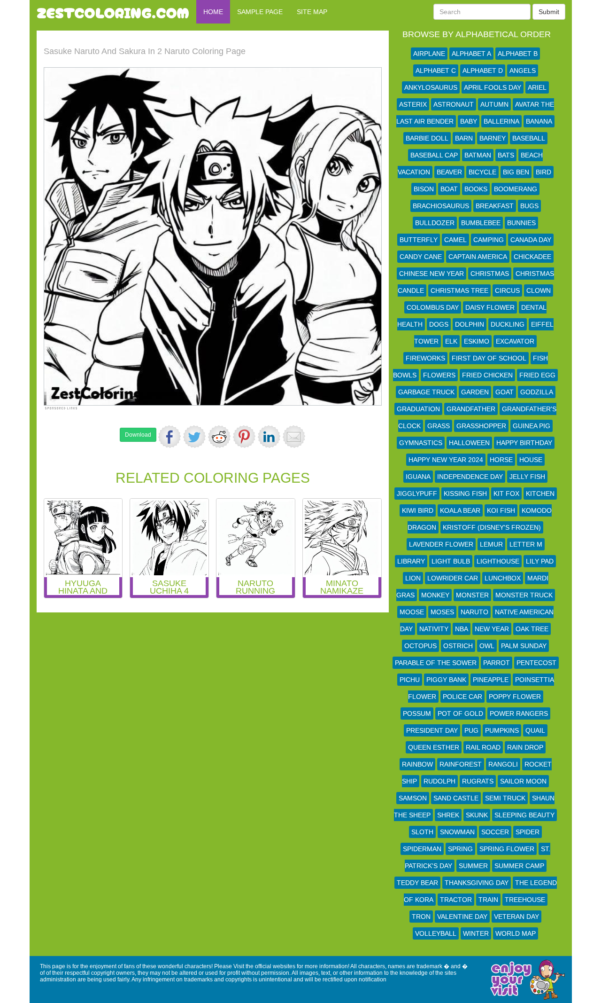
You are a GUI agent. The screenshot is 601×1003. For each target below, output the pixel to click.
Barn (464, 138)
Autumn (494, 104)
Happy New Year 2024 (445, 459)
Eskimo (476, 341)
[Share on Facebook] (169, 436)
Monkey (435, 595)
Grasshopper (481, 426)
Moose (412, 612)
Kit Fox (506, 493)
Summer (473, 866)
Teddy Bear (417, 882)
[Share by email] (294, 436)
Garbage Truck (426, 392)
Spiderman (422, 849)
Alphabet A (471, 53)
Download (138, 434)
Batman (477, 155)
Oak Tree (532, 629)
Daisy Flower (490, 307)
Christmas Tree (459, 290)
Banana (539, 121)
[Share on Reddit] (219, 436)
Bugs (529, 206)
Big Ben (516, 172)
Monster (472, 595)
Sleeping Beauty (524, 815)
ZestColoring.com (113, 12)
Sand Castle (455, 798)
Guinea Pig (531, 426)
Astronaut (453, 104)
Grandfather (471, 409)
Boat (449, 189)
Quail (535, 730)
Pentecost (536, 662)
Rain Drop (525, 747)
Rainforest (460, 764)
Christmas (489, 273)
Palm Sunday (524, 646)
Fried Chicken (487, 375)
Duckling (507, 324)
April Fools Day (492, 87)
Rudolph (439, 781)
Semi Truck (505, 798)
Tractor (456, 899)
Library (411, 561)
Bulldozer (435, 223)
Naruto (474, 612)
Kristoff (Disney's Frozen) (492, 527)
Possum (417, 713)
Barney (492, 138)
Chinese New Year (431, 273)
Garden (475, 392)
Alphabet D (482, 70)
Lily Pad (540, 561)
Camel (455, 239)
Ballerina (501, 121)
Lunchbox (503, 578)
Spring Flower (506, 849)
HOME (213, 12)
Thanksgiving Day (477, 882)
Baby (468, 121)
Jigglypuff (417, 493)
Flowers (439, 375)
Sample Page (260, 12)
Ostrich (458, 646)
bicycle (482, 172)
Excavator (515, 341)
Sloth (422, 832)
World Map (515, 933)
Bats (506, 155)
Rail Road (483, 747)
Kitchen (540, 493)
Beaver (449, 172)
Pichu (410, 679)
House (530, 459)
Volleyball (435, 933)
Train (488, 899)
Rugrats (477, 781)
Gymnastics (420, 443)
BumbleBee (481, 223)
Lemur (491, 544)
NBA (461, 629)
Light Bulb (450, 561)
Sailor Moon (523, 781)
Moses (442, 612)
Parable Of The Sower (436, 662)
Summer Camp (519, 866)
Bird (543, 172)
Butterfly (419, 239)
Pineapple (491, 679)
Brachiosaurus (441, 206)
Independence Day (470, 476)
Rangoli (503, 764)
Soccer (495, 832)
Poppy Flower (515, 696)
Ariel (537, 87)
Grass (438, 426)
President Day (432, 730)
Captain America (477, 256)
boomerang (515, 189)
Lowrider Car (452, 578)
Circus (507, 290)
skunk (477, 815)
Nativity (433, 629)
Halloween (469, 443)
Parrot (496, 662)
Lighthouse (498, 561)
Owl (486, 646)
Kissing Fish (465, 493)
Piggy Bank (446, 679)
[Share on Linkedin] (269, 436)
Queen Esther (433, 747)
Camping (488, 239)
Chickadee (532, 256)
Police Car (462, 696)
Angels (522, 70)
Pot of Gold (460, 713)
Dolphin (469, 324)
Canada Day (530, 239)
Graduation (418, 409)
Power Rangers (519, 713)
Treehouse (525, 899)
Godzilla (536, 392)
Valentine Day (462, 916)
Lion (413, 578)
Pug (471, 730)
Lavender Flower (441, 544)
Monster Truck (524, 595)
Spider (527, 832)
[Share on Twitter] (194, 436)
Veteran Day (516, 916)
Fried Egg (537, 375)
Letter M (525, 544)
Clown (538, 290)
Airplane (429, 53)
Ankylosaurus (430, 87)
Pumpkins (502, 730)
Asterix (413, 104)
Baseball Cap (434, 155)
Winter (476, 933)
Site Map (312, 12)
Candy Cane (421, 256)
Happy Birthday (524, 443)
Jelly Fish (527, 476)
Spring (460, 849)
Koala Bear (460, 510)
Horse (501, 459)
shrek (448, 815)
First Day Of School (489, 358)
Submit (549, 12)
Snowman (457, 832)
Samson (413, 798)
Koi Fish (501, 510)
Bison (424, 189)
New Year (492, 629)
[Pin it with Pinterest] (244, 436)
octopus (420, 646)
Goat (504, 392)
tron (421, 916)
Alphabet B (518, 53)
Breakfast (495, 206)
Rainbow (417, 764)
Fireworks (425, 358)
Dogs (438, 324)
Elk (451, 341)
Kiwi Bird (417, 510)
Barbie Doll (427, 138)
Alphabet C (436, 70)
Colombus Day (433, 307)
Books (475, 189)
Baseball (528, 138)
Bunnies (521, 223)
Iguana (418, 476)
